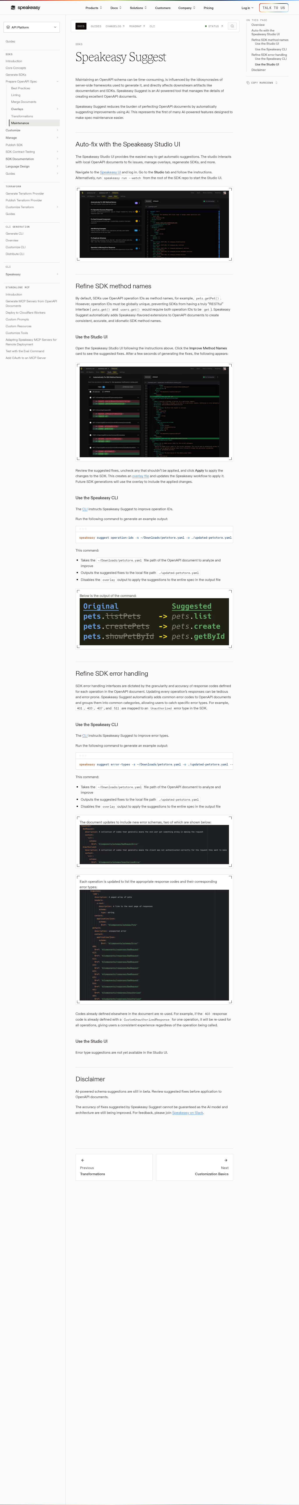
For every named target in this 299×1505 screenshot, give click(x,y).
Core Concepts (16, 68)
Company (185, 7)
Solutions (136, 7)
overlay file (140, 475)
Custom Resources (19, 326)
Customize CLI (16, 247)
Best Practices (20, 88)
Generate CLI (14, 233)
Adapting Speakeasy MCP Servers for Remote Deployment (31, 342)
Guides (10, 41)
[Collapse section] (57, 81)
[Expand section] (57, 109)
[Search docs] (232, 26)
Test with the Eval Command (25, 351)
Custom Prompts (17, 319)
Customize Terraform (20, 207)
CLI (152, 26)
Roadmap (135, 26)
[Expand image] (224, 195)
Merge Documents (23, 102)
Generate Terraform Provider (25, 193)
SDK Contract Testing (20, 151)
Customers (163, 7)
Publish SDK (14, 145)
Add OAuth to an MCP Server (26, 358)
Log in (246, 7)
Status (213, 26)
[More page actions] (275, 83)
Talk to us (274, 7)
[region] (154, 537)
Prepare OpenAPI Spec (21, 81)
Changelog (113, 26)
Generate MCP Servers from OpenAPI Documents (31, 303)
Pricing (208, 7)
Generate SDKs (16, 74)
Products (92, 7)
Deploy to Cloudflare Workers (26, 312)
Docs (114, 7)
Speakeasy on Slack (187, 1112)
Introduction (14, 61)
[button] (25, 7)
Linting (15, 95)
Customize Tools (17, 333)
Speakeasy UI (110, 171)
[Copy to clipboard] (227, 538)
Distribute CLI (15, 254)
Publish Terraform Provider (24, 200)
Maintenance (20, 123)
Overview (12, 240)
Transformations (22, 116)
